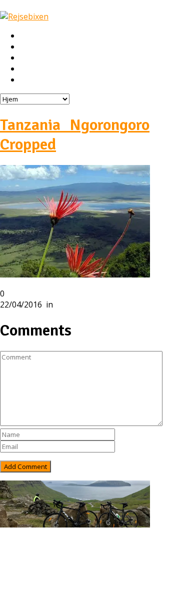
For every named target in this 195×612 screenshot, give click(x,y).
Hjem (29, 36)
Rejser (31, 47)
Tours (31, 565)
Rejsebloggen (44, 80)
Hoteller (35, 58)
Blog (29, 576)
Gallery (33, 587)
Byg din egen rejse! (54, 69)
